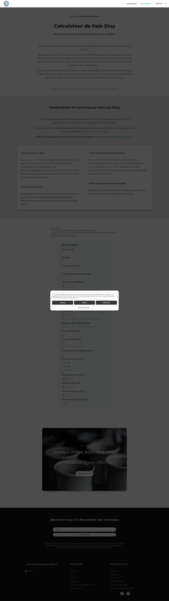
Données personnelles (83, 307)
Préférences (106, 302)
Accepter (62, 302)
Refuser (84, 302)
